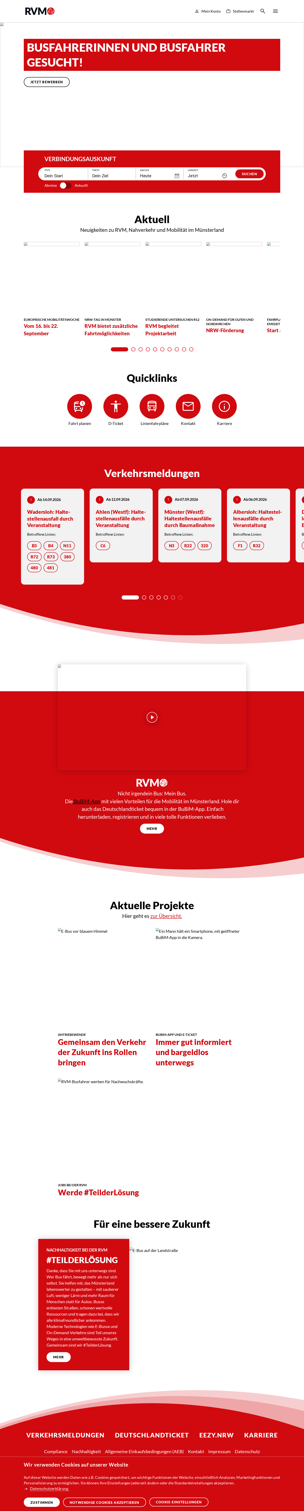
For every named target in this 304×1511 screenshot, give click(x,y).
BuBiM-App (86, 801)
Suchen (249, 174)
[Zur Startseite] (40, 11)
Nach (95, 169)
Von (47, 169)
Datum (144, 170)
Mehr (152, 828)
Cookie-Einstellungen (179, 1502)
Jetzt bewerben (46, 82)
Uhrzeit (193, 170)
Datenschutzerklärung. (49, 1488)
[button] (33, 140)
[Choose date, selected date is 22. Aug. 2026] (177, 176)
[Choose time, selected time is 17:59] (225, 176)
